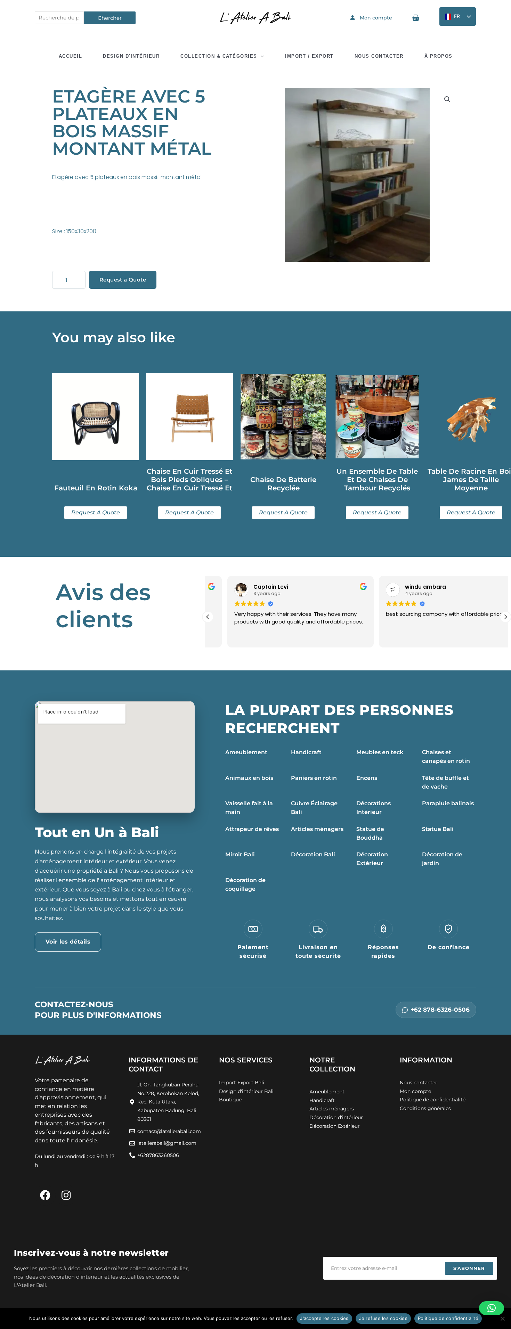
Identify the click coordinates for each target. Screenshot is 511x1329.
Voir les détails (68, 941)
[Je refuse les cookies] (502, 1318)
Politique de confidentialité (448, 1318)
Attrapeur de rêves (252, 829)
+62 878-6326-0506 (440, 1009)
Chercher (110, 18)
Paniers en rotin (314, 778)
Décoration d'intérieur (336, 1117)
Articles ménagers (317, 829)
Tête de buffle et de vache (445, 782)
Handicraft (306, 752)
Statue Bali (438, 829)
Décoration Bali (313, 854)
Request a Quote (122, 279)
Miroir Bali (240, 854)
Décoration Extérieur (372, 858)
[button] (447, 99)
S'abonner (469, 1268)
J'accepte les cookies (324, 1318)
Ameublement (246, 752)
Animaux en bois (249, 778)
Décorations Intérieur (373, 807)
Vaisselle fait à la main (249, 807)
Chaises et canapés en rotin (446, 756)
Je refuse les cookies (383, 1318)
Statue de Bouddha (370, 833)
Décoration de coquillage (245, 884)
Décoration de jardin (442, 858)
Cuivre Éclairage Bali (314, 807)
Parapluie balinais (448, 803)
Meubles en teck (379, 752)
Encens (366, 778)
